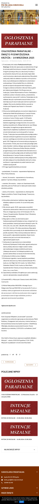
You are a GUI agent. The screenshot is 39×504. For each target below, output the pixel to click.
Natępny (30, 365)
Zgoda (21, 502)
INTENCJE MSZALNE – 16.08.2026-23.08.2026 (16, 439)
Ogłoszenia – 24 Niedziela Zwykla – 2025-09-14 (16, 61)
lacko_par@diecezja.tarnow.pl (13, 480)
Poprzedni (9, 362)
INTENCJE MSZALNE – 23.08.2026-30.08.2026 (16, 418)
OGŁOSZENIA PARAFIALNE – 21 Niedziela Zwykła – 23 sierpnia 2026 (19, 396)
